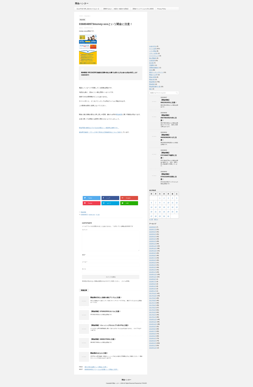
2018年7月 (152, 281)
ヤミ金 (98, 214)
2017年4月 (152, 310)
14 (155, 207)
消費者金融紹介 (154, 67)
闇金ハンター (81, 3)
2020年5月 (152, 234)
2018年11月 (153, 277)
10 (168, 202)
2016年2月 (152, 343)
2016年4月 (152, 338)
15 (160, 207)
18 (172, 207)
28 (155, 216)
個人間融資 (152, 58)
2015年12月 (153, 348)
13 (151, 207)
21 (155, 211)
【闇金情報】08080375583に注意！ (103, 339)
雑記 (150, 89)
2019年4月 (152, 265)
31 (168, 216)
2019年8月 (152, 255)
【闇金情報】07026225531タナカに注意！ (105, 311)
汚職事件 (152, 65)
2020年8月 (152, 227)
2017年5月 (152, 307)
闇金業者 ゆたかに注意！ (99, 353)
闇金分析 (152, 79)
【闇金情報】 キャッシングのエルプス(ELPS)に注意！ (109, 325)
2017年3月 (152, 312)
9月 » (156, 219)
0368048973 (84, 214)
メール (84, 262)
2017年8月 (152, 300)
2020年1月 (152, 243)
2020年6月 (152, 232)
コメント (85, 229)
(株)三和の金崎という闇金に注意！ (96, 367)
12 (176, 202)
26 (176, 211)
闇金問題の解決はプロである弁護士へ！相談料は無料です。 (99, 128)
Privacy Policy (161, 9)
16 (164, 207)
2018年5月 (152, 284)
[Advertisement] (94, 147)
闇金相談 (152, 84)
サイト (84, 269)
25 (172, 211)
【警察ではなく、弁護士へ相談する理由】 (116, 9)
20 (151, 211)
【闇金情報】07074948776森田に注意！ (169, 155)
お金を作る (152, 46)
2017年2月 (152, 314)
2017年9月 (152, 298)
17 (168, 207)
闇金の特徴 (152, 77)
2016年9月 (152, 326)
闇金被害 (119, 114)
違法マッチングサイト (156, 72)
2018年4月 (152, 286)
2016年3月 (152, 341)
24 (168, 211)
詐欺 (150, 70)
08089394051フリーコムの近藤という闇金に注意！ (101, 369)
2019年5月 (152, 262)
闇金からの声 (153, 74)
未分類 (151, 63)
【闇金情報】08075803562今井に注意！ (169, 117)
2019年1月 (152, 272)
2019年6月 (152, 260)
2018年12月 (153, 274)
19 (176, 207)
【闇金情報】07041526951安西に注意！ (169, 176)
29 (160, 216)
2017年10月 (153, 296)
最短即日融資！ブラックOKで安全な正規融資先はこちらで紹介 (100, 132)
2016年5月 (152, 336)
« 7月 (151, 219)
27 (151, 216)
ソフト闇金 (152, 51)
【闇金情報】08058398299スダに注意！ (169, 137)
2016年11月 (153, 322)
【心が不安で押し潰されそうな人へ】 (88, 9)
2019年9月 (152, 253)
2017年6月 (152, 305)
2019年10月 (153, 251)
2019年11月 (153, 248)
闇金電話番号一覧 (154, 86)
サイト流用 (152, 48)
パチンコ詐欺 (153, 53)
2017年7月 (152, 303)
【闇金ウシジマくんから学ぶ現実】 (143, 9)
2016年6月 (152, 333)
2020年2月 (152, 241)
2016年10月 (153, 324)
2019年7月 (152, 258)
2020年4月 (152, 236)
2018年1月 (152, 291)
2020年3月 (152, 239)
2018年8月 (152, 279)
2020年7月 (152, 229)
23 (164, 211)
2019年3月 (152, 267)
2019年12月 (153, 246)
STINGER (144, 383)
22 (160, 211)
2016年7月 (152, 331)
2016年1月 (152, 345)
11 (172, 202)
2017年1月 (152, 317)
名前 (84, 255)
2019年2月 (152, 269)
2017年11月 (153, 293)
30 (164, 216)
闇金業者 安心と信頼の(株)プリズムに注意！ (106, 297)
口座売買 (152, 60)
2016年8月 (152, 329)
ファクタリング (154, 56)
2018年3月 (152, 288)
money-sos (92, 214)
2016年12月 (153, 319)
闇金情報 (83, 212)
